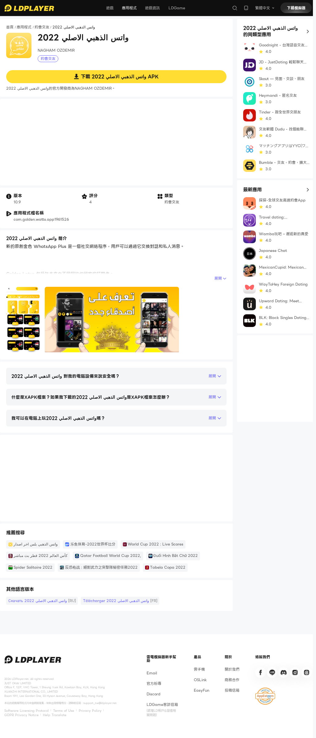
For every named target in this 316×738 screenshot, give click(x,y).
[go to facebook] (260, 672)
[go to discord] (283, 672)
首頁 (10, 27)
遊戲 (110, 8)
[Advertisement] (116, 142)
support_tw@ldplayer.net (100, 703)
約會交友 (42, 27)
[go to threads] (306, 672)
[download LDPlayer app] (246, 8)
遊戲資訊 (152, 8)
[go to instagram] (295, 672)
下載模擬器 (296, 8)
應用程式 (129, 8)
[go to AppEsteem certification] (265, 696)
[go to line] (272, 672)
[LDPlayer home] (29, 8)
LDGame (176, 8)
